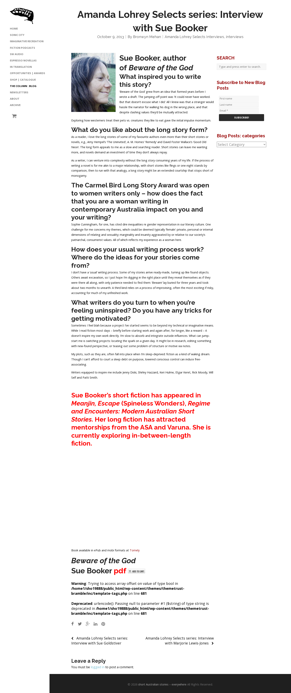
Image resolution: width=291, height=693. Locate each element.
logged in (98, 667)
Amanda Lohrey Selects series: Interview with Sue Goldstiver (99, 640)
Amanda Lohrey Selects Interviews (194, 37)
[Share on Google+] (88, 624)
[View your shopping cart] (13, 116)
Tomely (135, 550)
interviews (234, 37)
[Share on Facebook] (72, 624)
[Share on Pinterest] (103, 624)
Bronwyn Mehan (147, 37)
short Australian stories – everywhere (162, 684)
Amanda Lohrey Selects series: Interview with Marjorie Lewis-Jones (180, 640)
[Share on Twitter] (80, 624)
